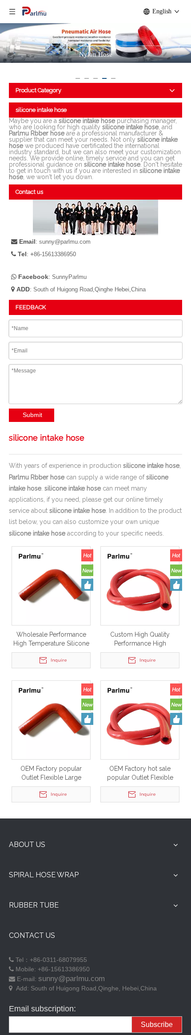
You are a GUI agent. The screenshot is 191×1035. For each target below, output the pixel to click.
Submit (32, 414)
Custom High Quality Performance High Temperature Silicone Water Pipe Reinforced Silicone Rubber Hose (140, 639)
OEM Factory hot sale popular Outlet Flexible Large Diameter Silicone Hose (140, 773)
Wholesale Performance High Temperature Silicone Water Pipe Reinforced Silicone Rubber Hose (51, 639)
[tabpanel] (95, 45)
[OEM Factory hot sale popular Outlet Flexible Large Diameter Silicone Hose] (140, 719)
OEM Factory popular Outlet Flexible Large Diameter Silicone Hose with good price (51, 773)
